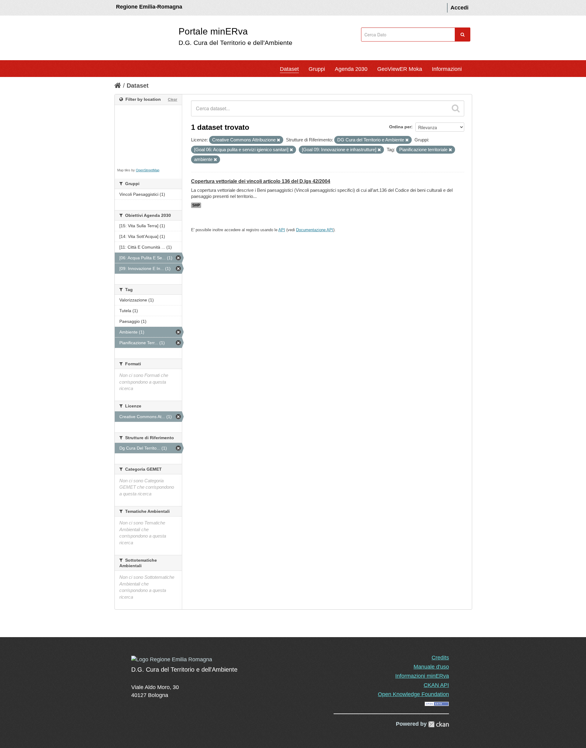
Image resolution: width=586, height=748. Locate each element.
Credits (440, 658)
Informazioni (447, 69)
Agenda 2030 (351, 69)
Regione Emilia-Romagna (149, 7)
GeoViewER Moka (399, 69)
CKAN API (436, 685)
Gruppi (317, 69)
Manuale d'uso (431, 667)
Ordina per (400, 126)
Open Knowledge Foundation (413, 694)
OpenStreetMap (147, 170)
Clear (172, 99)
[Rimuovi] (278, 140)
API (281, 230)
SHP (196, 205)
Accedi (459, 8)
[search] (456, 108)
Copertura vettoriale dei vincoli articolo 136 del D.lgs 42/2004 (260, 181)
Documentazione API (314, 230)
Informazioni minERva (422, 676)
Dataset (289, 69)
